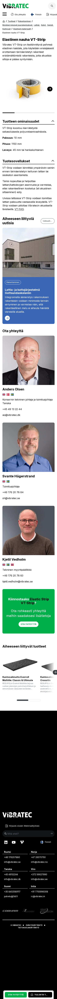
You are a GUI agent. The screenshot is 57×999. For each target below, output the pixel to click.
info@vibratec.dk (12, 879)
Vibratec (16, 925)
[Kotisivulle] (17, 815)
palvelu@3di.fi (11, 896)
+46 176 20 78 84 (13, 492)
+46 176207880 (12, 857)
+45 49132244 (11, 874)
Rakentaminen (24, 21)
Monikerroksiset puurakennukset (17, 25)
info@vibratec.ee (39, 879)
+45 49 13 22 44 (12, 409)
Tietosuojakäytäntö (28, 928)
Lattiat (37, 25)
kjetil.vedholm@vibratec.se (17, 581)
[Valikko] (4, 14)
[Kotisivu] (15, 7)
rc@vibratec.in (38, 896)
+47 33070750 (38, 857)
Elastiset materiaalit (22, 29)
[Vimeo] (22, 842)
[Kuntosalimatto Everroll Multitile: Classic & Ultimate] (20, 663)
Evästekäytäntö (34, 925)
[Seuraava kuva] (49, 89)
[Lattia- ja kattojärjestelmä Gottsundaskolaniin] (28, 252)
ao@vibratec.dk (11, 414)
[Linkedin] (5, 842)
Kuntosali (6, 29)
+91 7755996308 (39, 891)
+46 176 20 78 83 (12, 575)
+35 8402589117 (12, 891)
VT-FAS (19, 209)
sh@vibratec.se (11, 498)
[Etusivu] (3, 21)
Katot (43, 25)
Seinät (50, 25)
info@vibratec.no (39, 862)
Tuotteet (12, 21)
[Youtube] (13, 842)
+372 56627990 (39, 874)
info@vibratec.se (12, 862)
